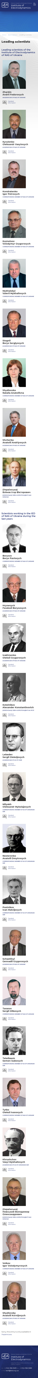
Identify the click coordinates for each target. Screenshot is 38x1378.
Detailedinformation (12, 102)
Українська (7, 1334)
